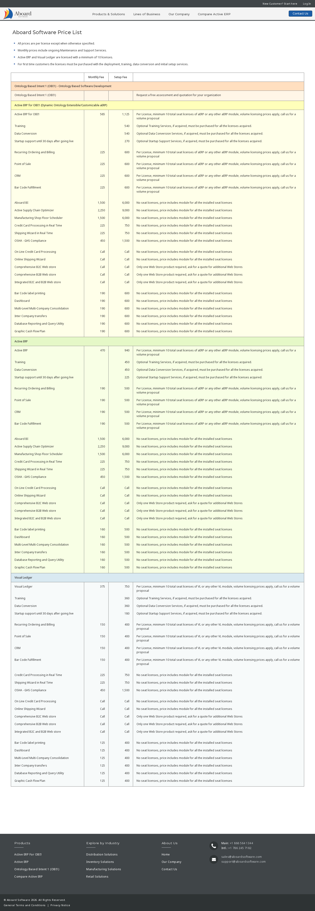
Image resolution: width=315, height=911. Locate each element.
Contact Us (300, 13)
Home (166, 854)
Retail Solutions (97, 877)
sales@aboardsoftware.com (241, 857)
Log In (307, 3)
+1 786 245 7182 (240, 848)
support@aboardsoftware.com (243, 862)
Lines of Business (146, 14)
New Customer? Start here (280, 3)
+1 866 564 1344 (241, 843)
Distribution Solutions (102, 854)
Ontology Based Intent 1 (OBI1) (36, 869)
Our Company (179, 14)
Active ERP (21, 862)
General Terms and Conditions (25, 905)
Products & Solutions (108, 14)
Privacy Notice (60, 905)
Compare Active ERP (214, 14)
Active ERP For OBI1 (28, 854)
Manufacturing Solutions (103, 869)
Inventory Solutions (100, 862)
